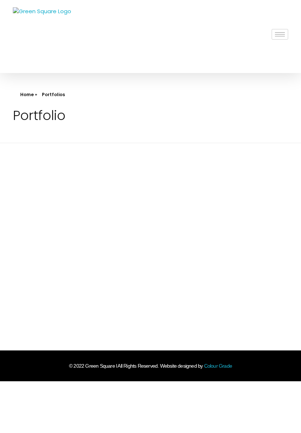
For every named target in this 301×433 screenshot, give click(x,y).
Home (27, 94)
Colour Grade (218, 366)
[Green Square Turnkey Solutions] (42, 36)
